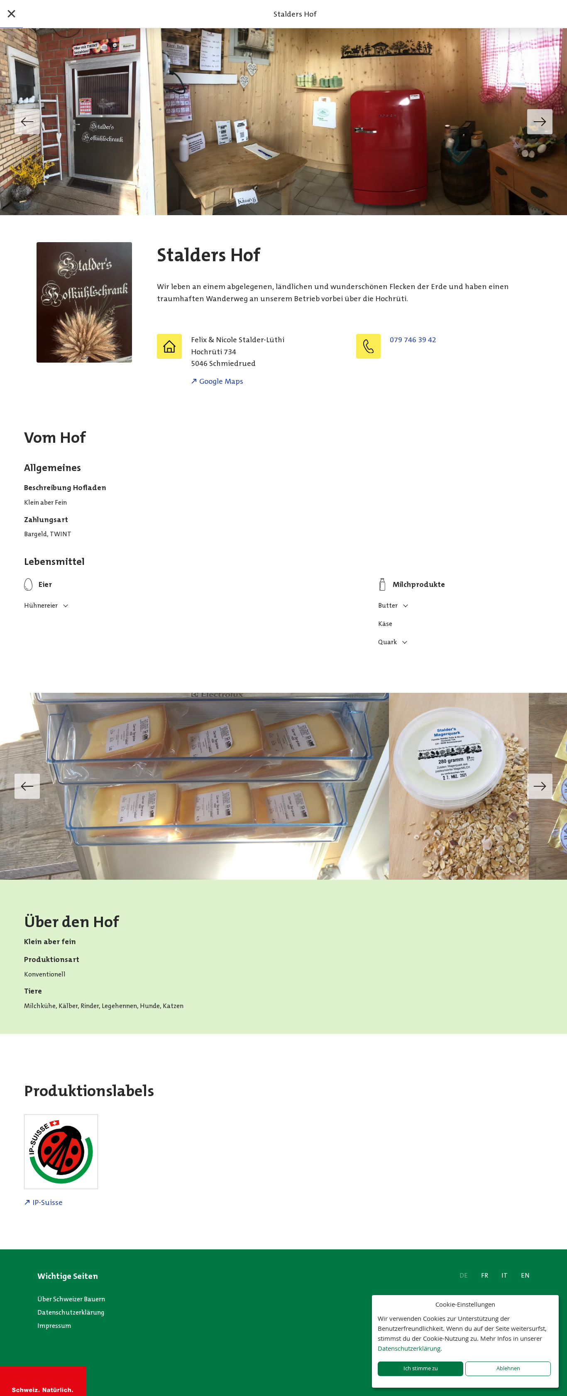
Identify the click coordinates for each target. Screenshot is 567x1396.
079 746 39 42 (413, 340)
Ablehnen (508, 1368)
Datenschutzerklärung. (410, 1348)
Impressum (54, 1325)
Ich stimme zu (420, 1368)
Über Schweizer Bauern (71, 1299)
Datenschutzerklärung (71, 1312)
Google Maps (221, 381)
